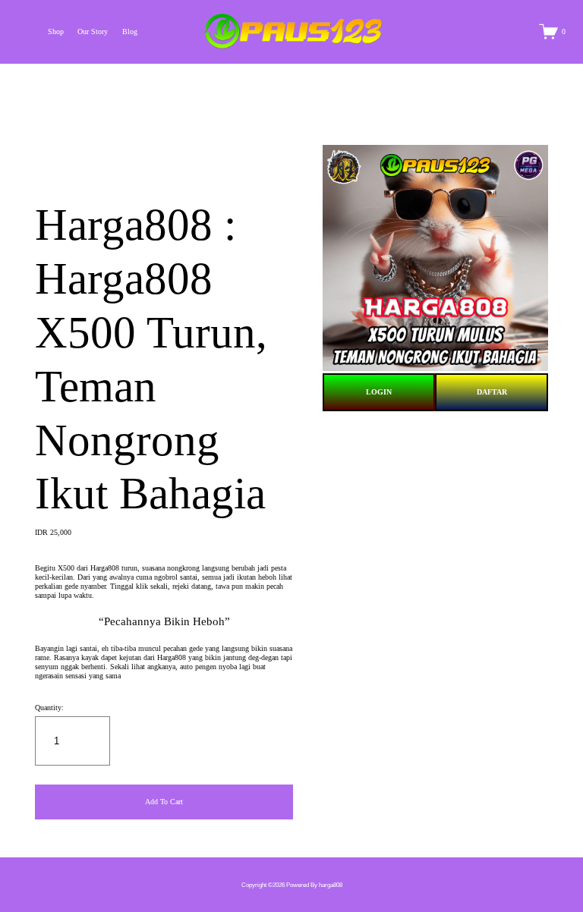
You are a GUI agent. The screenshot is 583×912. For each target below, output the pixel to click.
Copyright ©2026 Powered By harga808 (291, 884)
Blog (129, 31)
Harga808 (104, 568)
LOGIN (379, 392)
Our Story (92, 31)
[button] (164, 802)
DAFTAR (492, 392)
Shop (56, 31)
